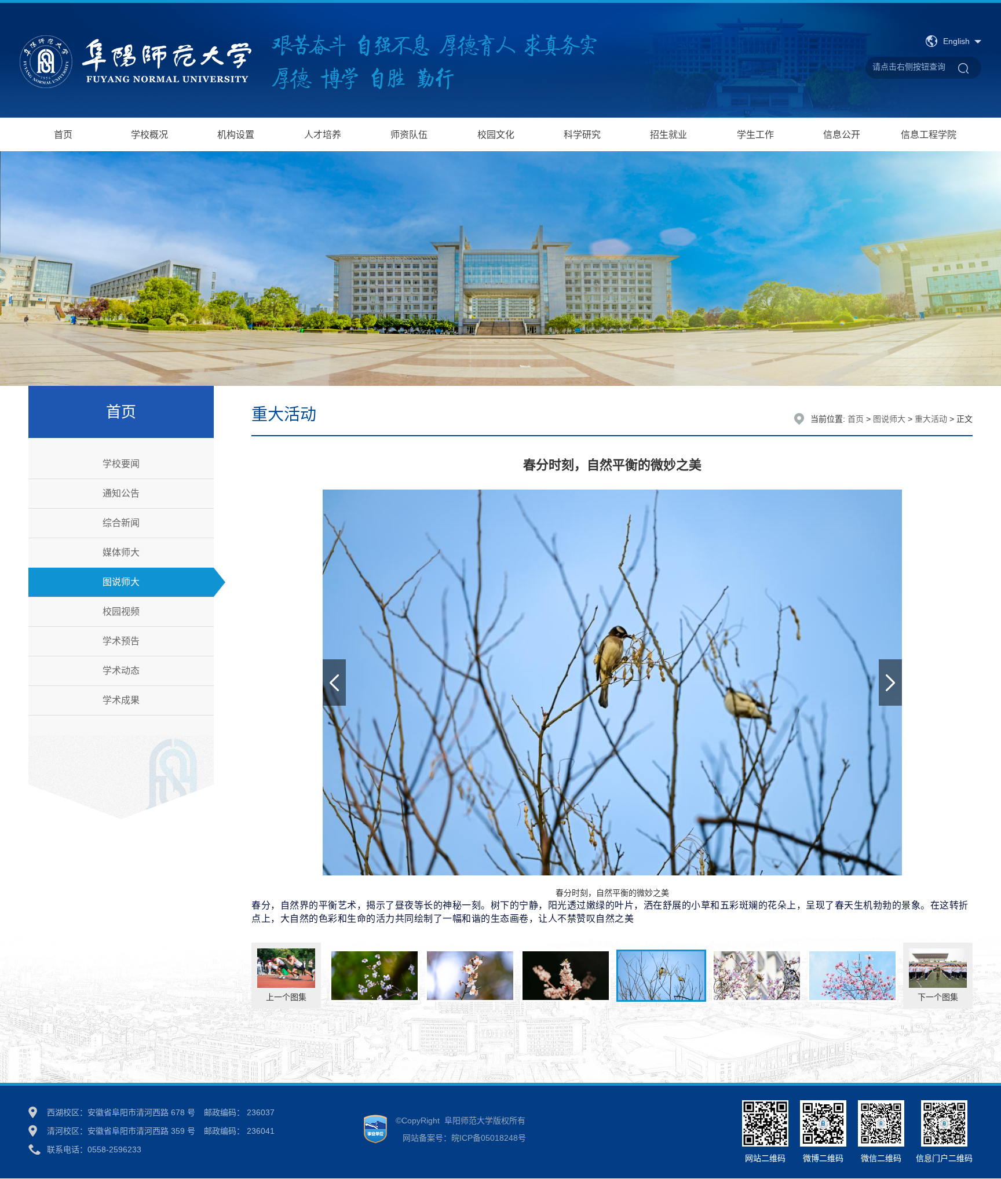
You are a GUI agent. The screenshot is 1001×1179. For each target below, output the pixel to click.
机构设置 (235, 135)
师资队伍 (409, 135)
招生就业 (668, 135)
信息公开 (841, 135)
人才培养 (322, 135)
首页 (63, 135)
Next (890, 682)
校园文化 (495, 135)
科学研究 (582, 135)
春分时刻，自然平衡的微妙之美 (610, 906)
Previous (334, 682)
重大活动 (931, 419)
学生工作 (755, 135)
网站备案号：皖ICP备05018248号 (461, 1138)
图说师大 (889, 419)
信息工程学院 (928, 135)
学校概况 (149, 135)
